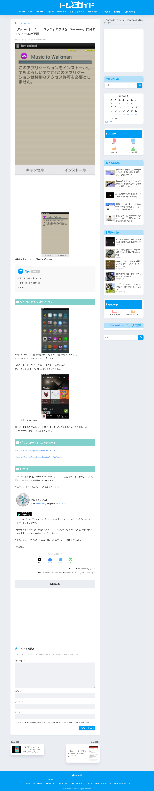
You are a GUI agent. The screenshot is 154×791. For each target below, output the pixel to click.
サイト (18, 712)
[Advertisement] (55, 194)
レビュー (50, 12)
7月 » (112, 122)
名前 (18, 691)
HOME (78, 775)
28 (136, 115)
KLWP (50, 780)
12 (128, 107)
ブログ (92, 569)
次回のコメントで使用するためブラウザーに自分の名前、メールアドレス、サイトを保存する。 (54, 722)
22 (111, 115)
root (48, 573)
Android (39, 12)
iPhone (22, 12)
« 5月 (106, 122)
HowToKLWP (50, 784)
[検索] (139, 85)
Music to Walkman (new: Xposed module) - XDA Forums (38, 457)
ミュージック (89, 573)
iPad (30, 12)
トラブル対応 (133, 152)
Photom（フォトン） (133, 315)
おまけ (22, 287)
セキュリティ (93, 12)
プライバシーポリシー (102, 784)
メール (19, 702)
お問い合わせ (129, 12)
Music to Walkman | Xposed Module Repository (35, 450)
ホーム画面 (61, 12)
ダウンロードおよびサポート (31, 283)
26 (128, 115)
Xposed (69, 573)
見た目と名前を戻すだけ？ (30, 278)
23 (116, 115)
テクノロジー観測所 (114, 315)
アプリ (78, 573)
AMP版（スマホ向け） (111, 12)
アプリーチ (63, 504)
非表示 (35, 271)
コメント (20, 661)
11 (123, 107)
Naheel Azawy (41, 504)
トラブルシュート (77, 12)
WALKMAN (57, 573)
